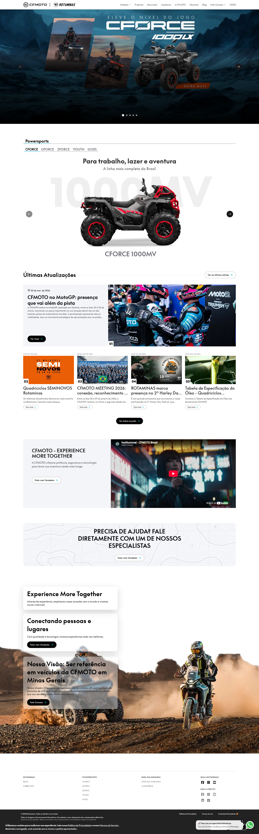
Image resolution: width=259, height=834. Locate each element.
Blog (204, 4)
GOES (233, 4)
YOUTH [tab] (78, 149)
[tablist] (129, 141)
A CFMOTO (180, 4)
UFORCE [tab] (47, 149)
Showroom (152, 4)
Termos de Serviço (109, 825)
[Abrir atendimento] (250, 825)
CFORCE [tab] (31, 149)
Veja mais (29, 407)
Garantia (194, 4)
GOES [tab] (92, 149)
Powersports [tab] (37, 141)
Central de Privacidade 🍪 (228, 814)
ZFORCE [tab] (63, 149)
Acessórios (166, 4)
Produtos (139, 4)
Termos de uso (207, 814)
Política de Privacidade (188, 814)
